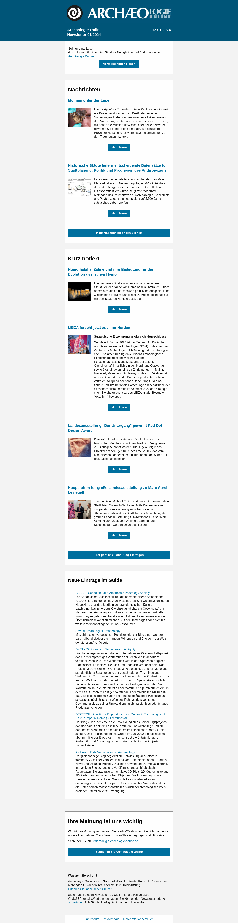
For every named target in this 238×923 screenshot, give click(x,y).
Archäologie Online (81, 56)
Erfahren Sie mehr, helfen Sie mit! (90, 889)
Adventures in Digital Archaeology (97, 631)
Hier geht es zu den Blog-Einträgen (119, 555)
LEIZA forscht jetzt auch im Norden (99, 327)
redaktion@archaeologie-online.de (115, 841)
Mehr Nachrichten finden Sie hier (119, 232)
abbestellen (75, 902)
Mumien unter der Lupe (88, 100)
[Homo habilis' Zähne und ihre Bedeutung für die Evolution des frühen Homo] (79, 291)
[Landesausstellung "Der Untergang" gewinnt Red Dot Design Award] (79, 447)
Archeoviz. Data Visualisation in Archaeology (105, 752)
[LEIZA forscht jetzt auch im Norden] (79, 344)
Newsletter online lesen (119, 63)
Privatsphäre (111, 919)
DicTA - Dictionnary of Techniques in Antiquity (105, 649)
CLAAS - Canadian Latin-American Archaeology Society (112, 593)
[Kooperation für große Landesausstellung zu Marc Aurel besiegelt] (79, 509)
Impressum (92, 919)
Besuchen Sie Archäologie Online (119, 851)
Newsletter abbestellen (138, 919)
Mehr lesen (119, 147)
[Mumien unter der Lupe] (79, 117)
